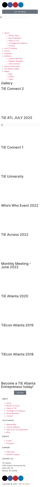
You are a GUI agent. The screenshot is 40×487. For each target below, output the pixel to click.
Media (6, 71)
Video (11, 79)
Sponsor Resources (12, 66)
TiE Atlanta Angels (11, 69)
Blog (10, 74)
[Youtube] (15, 4)
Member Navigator (16, 61)
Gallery (11, 76)
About (6, 33)
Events (7, 51)
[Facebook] (10, 4)
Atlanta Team (14, 35)
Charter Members (16, 58)
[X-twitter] (4, 4)
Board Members (15, 38)
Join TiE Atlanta (10, 48)
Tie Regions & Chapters (18, 43)
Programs (8, 53)
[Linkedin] (20, 4)
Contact (12, 46)
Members (8, 56)
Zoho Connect (14, 64)
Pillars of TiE (14, 41)
